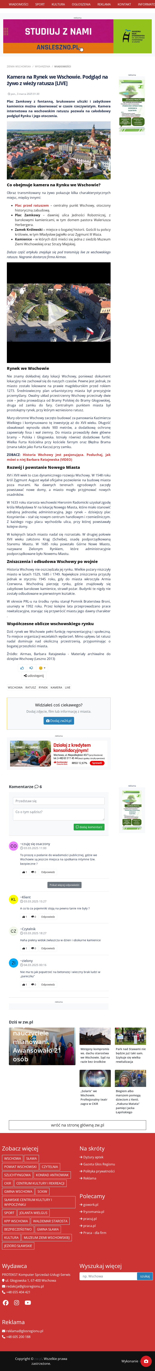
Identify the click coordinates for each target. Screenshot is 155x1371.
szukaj (145, 1276)
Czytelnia (50, 1167)
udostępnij (35, 675)
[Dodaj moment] (146, 1361)
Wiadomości (18, 4)
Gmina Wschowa (18, 1191)
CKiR (7, 1183)
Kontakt (124, 4)
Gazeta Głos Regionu (99, 1164)
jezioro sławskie (18, 1246)
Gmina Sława (48, 1229)
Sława (31, 1158)
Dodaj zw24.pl (60, 720)
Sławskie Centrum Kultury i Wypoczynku (28, 1202)
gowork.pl (90, 1204)
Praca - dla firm (94, 1233)
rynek (43, 687)
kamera (56, 687)
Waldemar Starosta (50, 1221)
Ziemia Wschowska (19, 66)
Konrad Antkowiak (52, 1175)
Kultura (58, 4)
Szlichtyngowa (17, 1175)
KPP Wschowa (16, 1221)
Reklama (104, 4)
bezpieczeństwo (18, 1229)
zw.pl (38, 1359)
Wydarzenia (42, 66)
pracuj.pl (90, 1218)
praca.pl (89, 1226)
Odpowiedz (48, 872)
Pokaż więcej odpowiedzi (64, 885)
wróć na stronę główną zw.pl (77, 1125)
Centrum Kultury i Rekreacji (40, 1183)
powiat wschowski (20, 1167)
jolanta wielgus (33, 1213)
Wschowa (15, 687)
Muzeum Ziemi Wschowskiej (47, 1237)
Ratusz (30, 687)
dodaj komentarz (90, 827)
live (67, 687)
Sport (40, 4)
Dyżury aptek (93, 1157)
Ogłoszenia (81, 4)
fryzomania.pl (93, 1211)
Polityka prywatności (99, 1171)
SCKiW (42, 1191)
